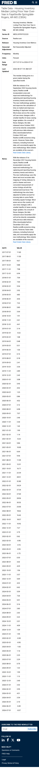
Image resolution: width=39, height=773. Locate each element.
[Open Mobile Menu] (36, 2)
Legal (4, 760)
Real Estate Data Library (21, 153)
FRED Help (6, 754)
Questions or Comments (10, 750)
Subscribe (32, 729)
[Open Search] (33, 2)
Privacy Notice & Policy (10, 763)
